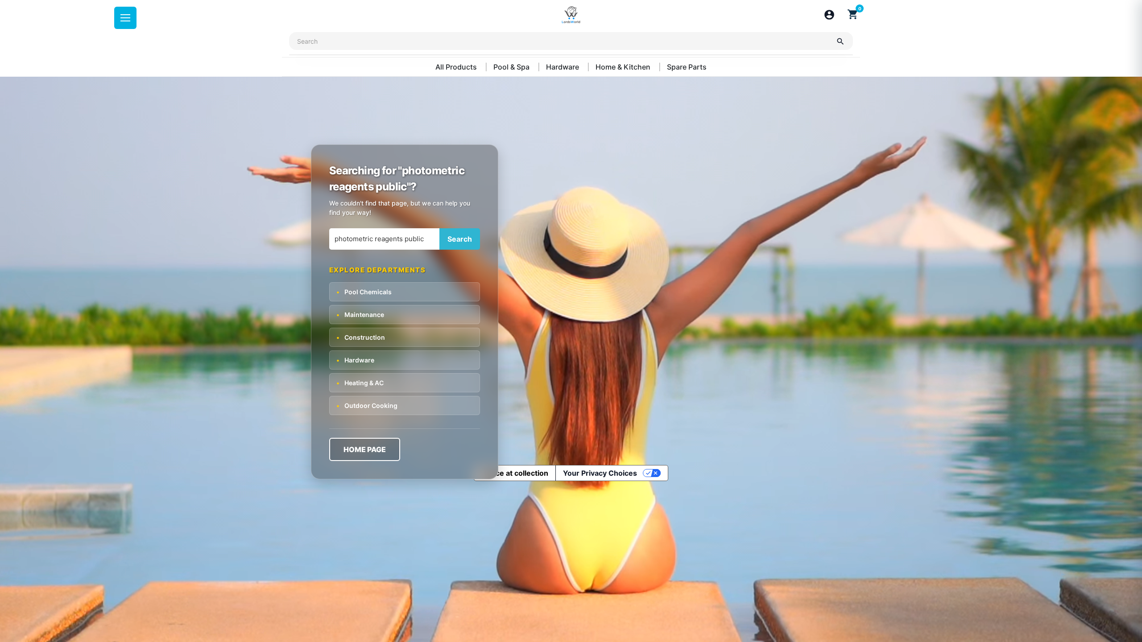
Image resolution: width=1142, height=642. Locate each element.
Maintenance (360, 314)
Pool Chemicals (364, 292)
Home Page (364, 449)
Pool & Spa (512, 66)
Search (459, 239)
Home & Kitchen (624, 66)
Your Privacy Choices (600, 473)
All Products (457, 66)
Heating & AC (360, 383)
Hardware (563, 66)
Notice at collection (514, 473)
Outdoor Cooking (366, 405)
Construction (360, 337)
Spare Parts (687, 66)
